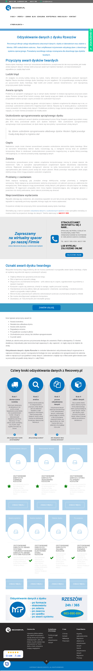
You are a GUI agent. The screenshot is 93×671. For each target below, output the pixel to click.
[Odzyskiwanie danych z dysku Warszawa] (17, 8)
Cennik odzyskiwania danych (52, 640)
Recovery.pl (12, 44)
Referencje (65, 638)
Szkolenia (41, 16)
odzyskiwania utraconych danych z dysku (45, 44)
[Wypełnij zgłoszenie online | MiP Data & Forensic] (90, 36)
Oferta (20, 16)
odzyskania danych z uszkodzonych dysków (47, 211)
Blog (34, 16)
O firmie (64, 634)
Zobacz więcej (18, 505)
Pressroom (65, 641)
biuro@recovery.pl (47, 1)
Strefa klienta (16, 24)
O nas (12, 16)
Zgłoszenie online (74, 255)
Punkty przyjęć (53, 635)
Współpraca (51, 16)
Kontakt (72, 16)
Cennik (28, 16)
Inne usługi (62, 16)
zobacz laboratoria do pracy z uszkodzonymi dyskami (25, 246)
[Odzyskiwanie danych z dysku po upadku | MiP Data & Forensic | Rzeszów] (46, 661)
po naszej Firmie (25, 242)
